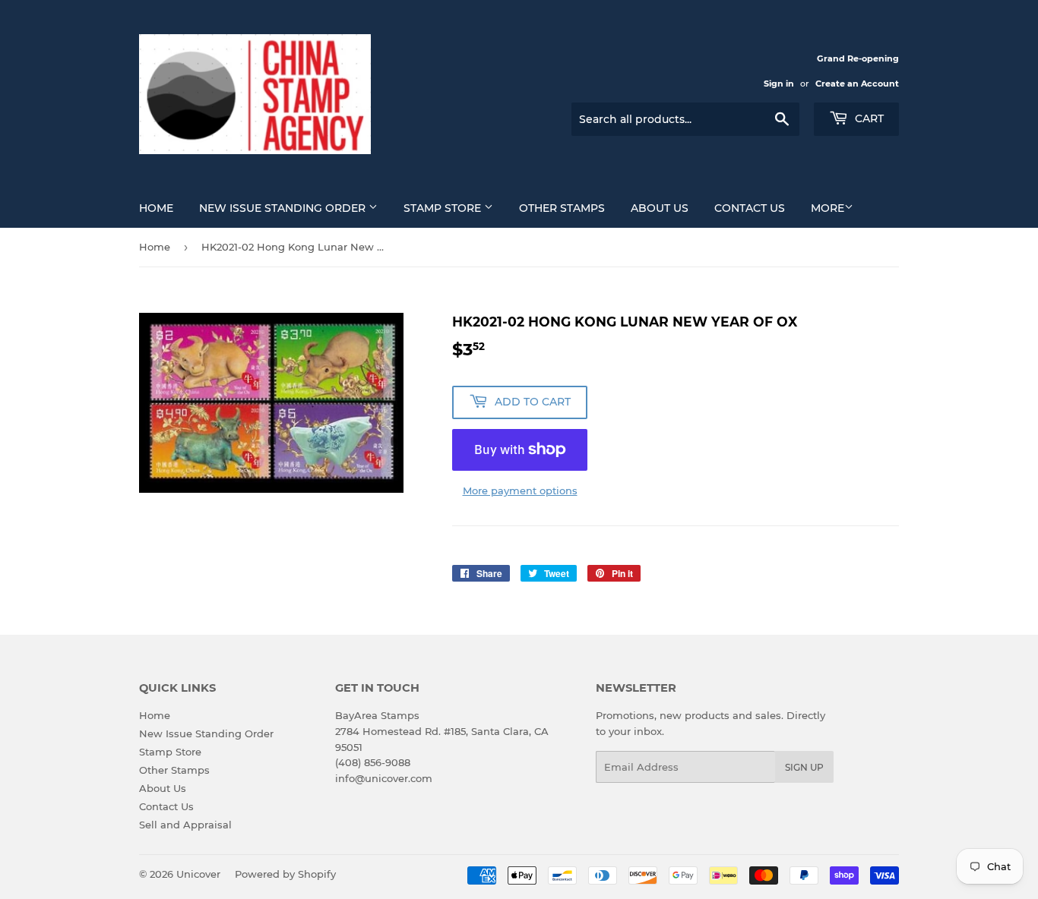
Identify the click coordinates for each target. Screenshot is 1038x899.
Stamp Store (443, 208)
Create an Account (857, 83)
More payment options (520, 490)
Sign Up (804, 767)
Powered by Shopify (285, 874)
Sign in (779, 83)
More (827, 208)
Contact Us (749, 208)
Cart (868, 118)
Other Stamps (562, 208)
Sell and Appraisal (185, 825)
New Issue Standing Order (284, 208)
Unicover (198, 874)
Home (156, 208)
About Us (659, 208)
